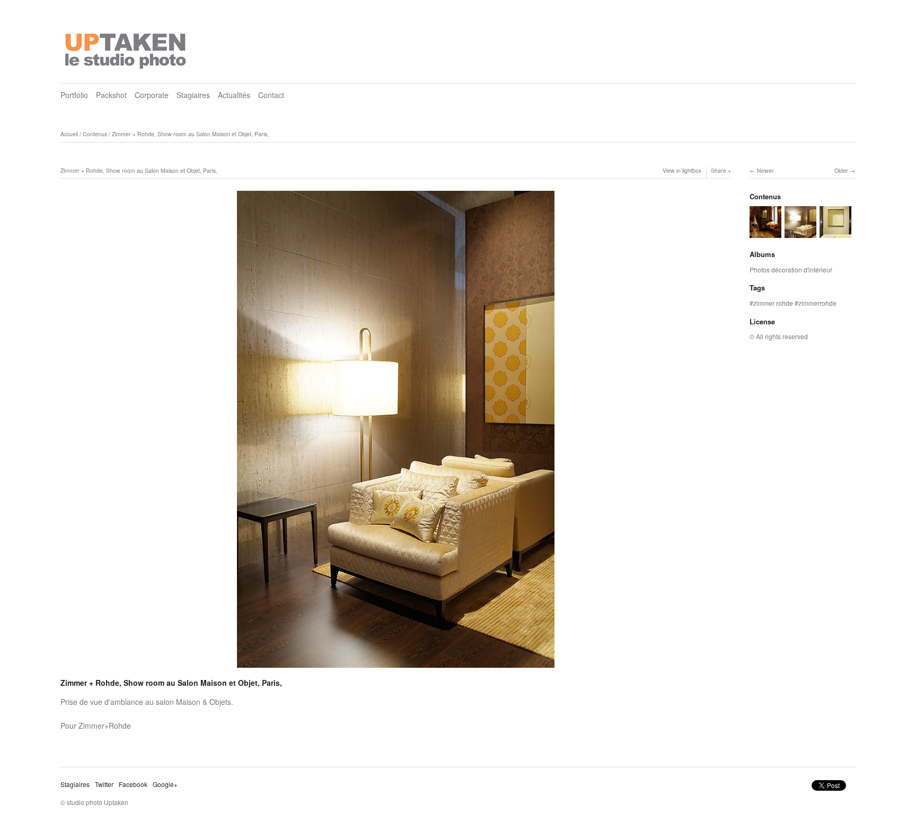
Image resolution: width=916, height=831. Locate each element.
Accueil (69, 134)
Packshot (111, 95)
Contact (271, 95)
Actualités (234, 95)
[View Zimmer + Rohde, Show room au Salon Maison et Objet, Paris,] (835, 232)
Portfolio (74, 95)
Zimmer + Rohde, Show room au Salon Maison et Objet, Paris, (190, 134)
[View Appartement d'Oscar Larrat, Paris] (765, 232)
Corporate (152, 95)
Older (841, 170)
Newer (765, 170)
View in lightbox (682, 170)
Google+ (165, 784)
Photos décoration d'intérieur (791, 269)
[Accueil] (126, 48)
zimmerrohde (817, 302)
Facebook (133, 784)
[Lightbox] (395, 669)
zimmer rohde (773, 302)
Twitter (104, 784)
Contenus (95, 134)
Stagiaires (193, 95)
